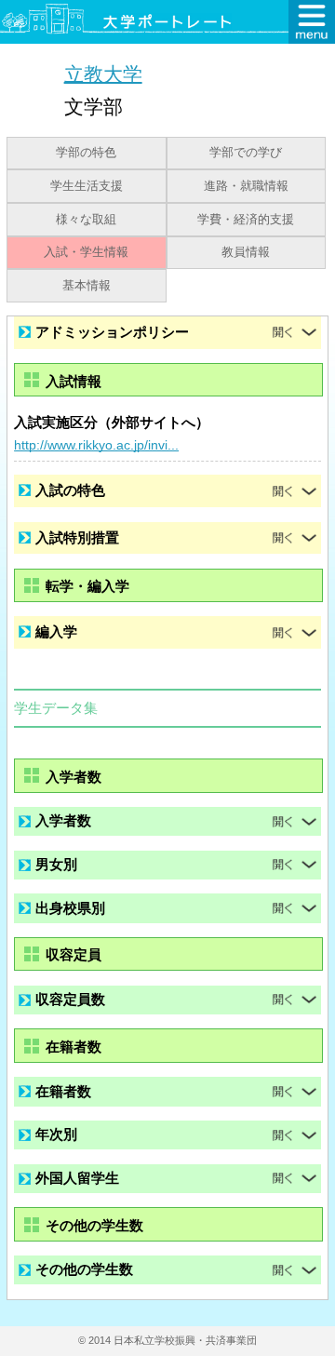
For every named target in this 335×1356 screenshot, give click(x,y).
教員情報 (245, 252)
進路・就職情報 (246, 186)
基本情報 (86, 285)
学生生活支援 (86, 186)
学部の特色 (86, 152)
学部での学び (245, 152)
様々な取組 (86, 219)
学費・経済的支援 (245, 219)
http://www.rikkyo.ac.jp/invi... (96, 444)
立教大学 (103, 73)
